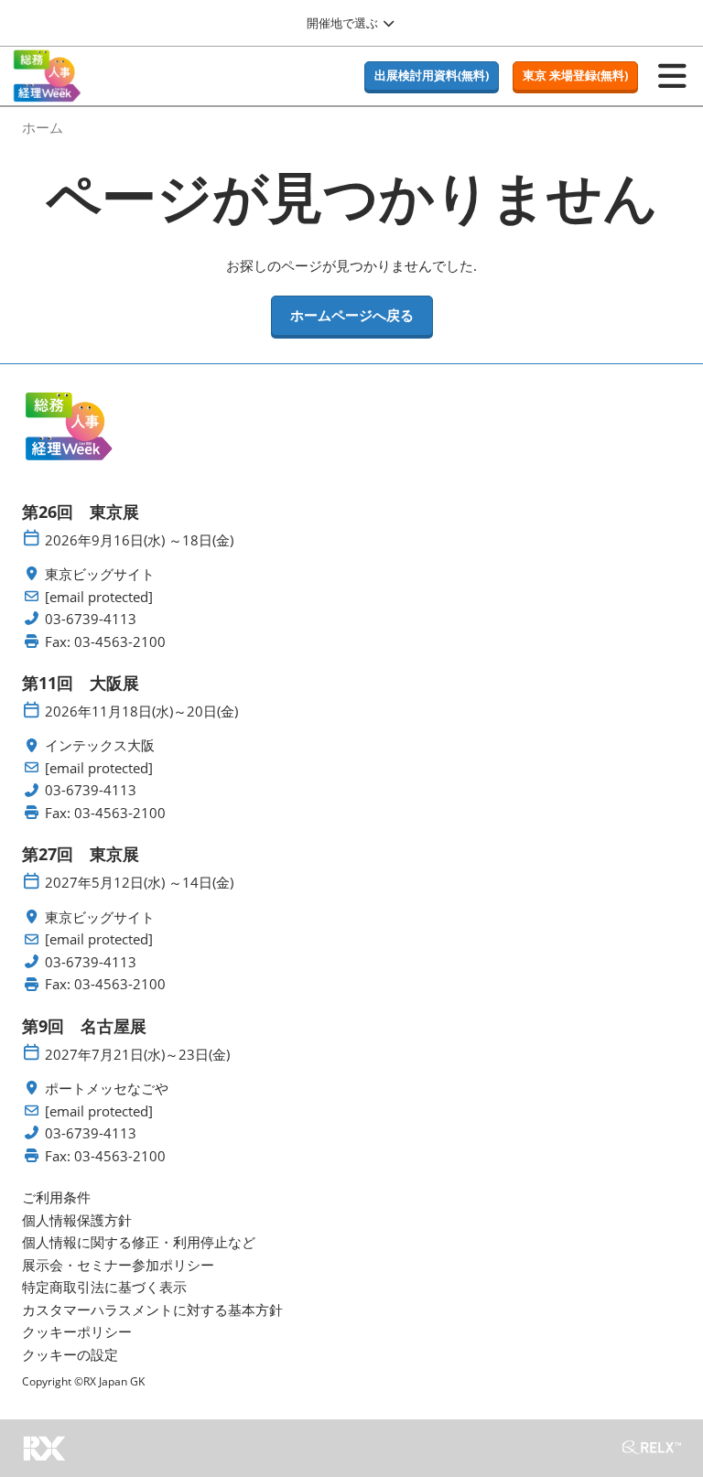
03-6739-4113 (90, 619)
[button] (431, 76)
